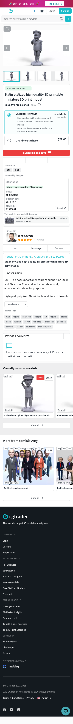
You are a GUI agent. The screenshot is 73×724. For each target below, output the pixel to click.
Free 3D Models (11, 582)
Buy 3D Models (10, 558)
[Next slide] (66, 48)
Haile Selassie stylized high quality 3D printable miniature (29, 415)
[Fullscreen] (7, 29)
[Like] (14, 160)
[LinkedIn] (4, 709)
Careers (7, 546)
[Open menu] (4, 11)
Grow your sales (11, 606)
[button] (61, 19)
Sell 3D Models (10, 600)
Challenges (9, 647)
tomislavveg (25, 235)
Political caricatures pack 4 (16, 488)
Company (7, 534)
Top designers (10, 641)
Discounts (8, 594)
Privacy (30, 697)
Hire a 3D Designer (12, 576)
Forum (6, 653)
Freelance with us (12, 618)
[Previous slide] (7, 48)
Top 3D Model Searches (15, 624)
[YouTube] (12, 709)
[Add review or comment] (67, 336)
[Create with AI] (35, 11)
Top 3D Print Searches (14, 629)
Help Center (9, 552)
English (42, 698)
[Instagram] (19, 710)
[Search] (68, 19)
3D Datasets (9, 570)
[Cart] (42, 11)
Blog (5, 540)
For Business (9, 564)
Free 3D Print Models (14, 588)
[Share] (59, 160)
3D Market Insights (12, 612)
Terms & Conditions (13, 697)
